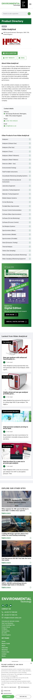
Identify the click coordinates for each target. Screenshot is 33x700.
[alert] (16, 681)
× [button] (31, 663)
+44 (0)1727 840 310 (10, 615)
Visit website (10, 58)
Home (3, 641)
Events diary (5, 652)
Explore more (6, 513)
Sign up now (23, 4)
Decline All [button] (23, 696)
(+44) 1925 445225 (12, 121)
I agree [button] (8, 696)
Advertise (5, 650)
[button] (2, 687)
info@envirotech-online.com (12, 618)
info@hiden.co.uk (11, 126)
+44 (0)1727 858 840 (10, 612)
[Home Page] (11, 4)
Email (23, 58)
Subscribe (5, 648)
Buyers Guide (6, 643)
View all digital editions (15, 321)
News (3, 645)
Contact (4, 654)
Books (4, 656)
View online (10, 314)
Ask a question (10, 53)
